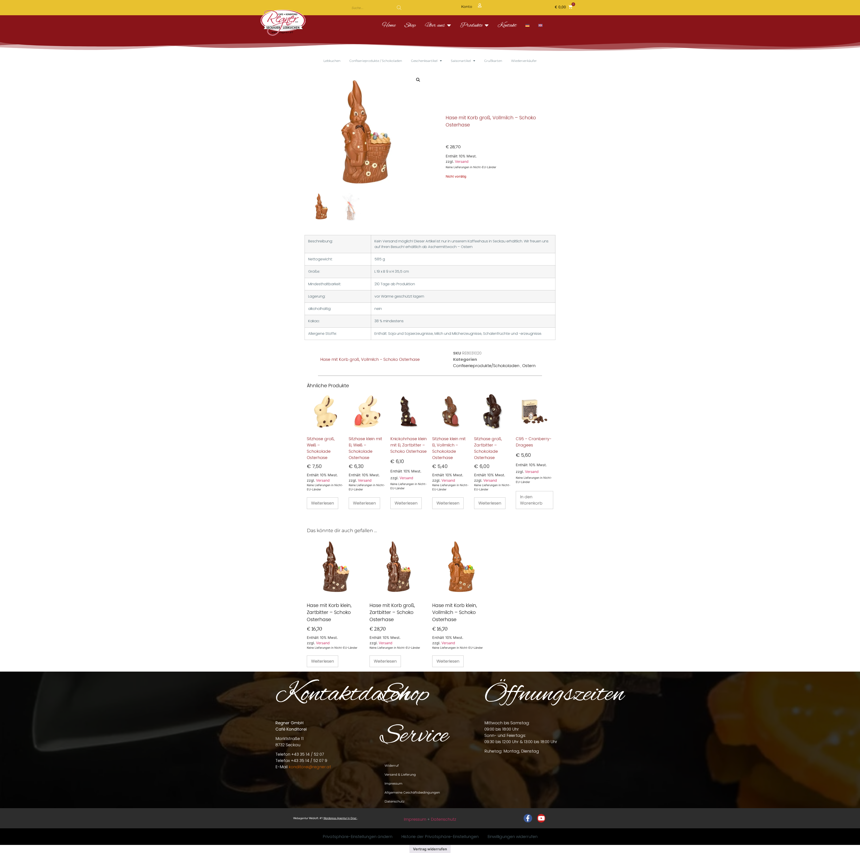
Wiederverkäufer (524, 61)
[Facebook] (528, 818)
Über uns (435, 25)
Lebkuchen (331, 61)
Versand (462, 161)
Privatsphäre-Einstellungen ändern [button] (357, 836)
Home (389, 25)
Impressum (393, 783)
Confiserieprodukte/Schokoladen (486, 365)
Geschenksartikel (424, 61)
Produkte (471, 25)
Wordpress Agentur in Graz (340, 818)
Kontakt (507, 25)
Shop (410, 25)
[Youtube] (541, 818)
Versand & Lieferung (400, 774)
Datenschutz (394, 801)
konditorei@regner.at (310, 767)
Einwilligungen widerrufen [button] (513, 836)
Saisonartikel (461, 61)
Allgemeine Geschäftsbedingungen (412, 792)
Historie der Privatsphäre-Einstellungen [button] (440, 836)
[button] (564, 6)
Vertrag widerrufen (430, 849)
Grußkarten (493, 61)
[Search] (399, 7)
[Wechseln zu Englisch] (540, 25)
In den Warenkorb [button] (531, 500)
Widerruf (392, 766)
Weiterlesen (322, 503)
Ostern (528, 365)
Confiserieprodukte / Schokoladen (375, 61)
